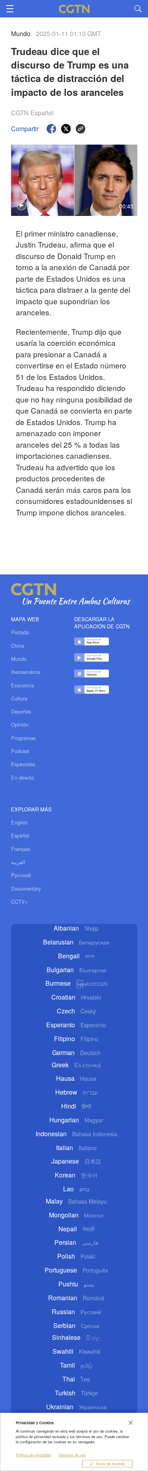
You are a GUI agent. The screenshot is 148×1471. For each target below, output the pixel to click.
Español (20, 835)
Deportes (21, 711)
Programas (23, 738)
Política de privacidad (33, 1455)
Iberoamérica (25, 671)
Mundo (18, 658)
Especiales (23, 764)
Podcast (20, 751)
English (19, 822)
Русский (21, 875)
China (17, 645)
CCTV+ (19, 901)
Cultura (19, 698)
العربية (18, 862)
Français (20, 849)
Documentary (26, 888)
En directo (22, 777)
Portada (20, 632)
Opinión (19, 724)
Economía (22, 685)
